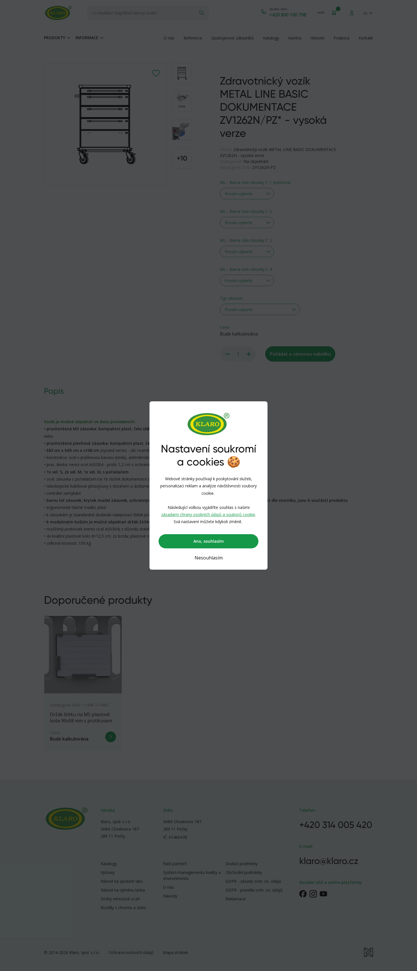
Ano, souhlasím (208, 541)
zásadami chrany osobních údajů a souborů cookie (208, 514)
